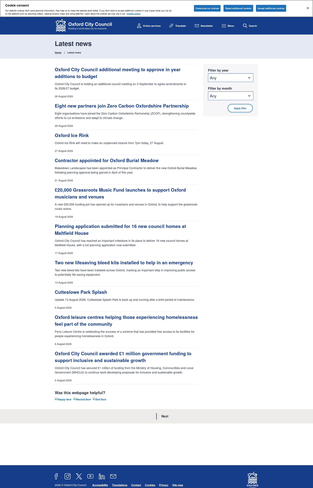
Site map (177, 485)
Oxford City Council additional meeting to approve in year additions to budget (118, 73)
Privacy (163, 485)
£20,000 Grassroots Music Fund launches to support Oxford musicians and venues (120, 193)
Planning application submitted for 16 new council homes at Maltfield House (120, 229)
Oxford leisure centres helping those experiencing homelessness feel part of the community (126, 320)
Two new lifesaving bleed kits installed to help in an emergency (124, 262)
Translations (119, 485)
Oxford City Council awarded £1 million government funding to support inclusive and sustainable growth (123, 357)
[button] (63, 399)
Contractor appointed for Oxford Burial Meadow (107, 160)
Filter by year (218, 70)
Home (58, 52)
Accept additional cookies (271, 8)
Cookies (150, 485)
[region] (156, 8)
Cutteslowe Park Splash (81, 292)
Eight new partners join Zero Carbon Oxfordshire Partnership (122, 105)
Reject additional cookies (238, 8)
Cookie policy (134, 13)
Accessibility (100, 485)
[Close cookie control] (307, 8)
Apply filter (240, 108)
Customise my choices (207, 8)
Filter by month (220, 88)
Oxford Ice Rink (72, 135)
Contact (136, 485)
